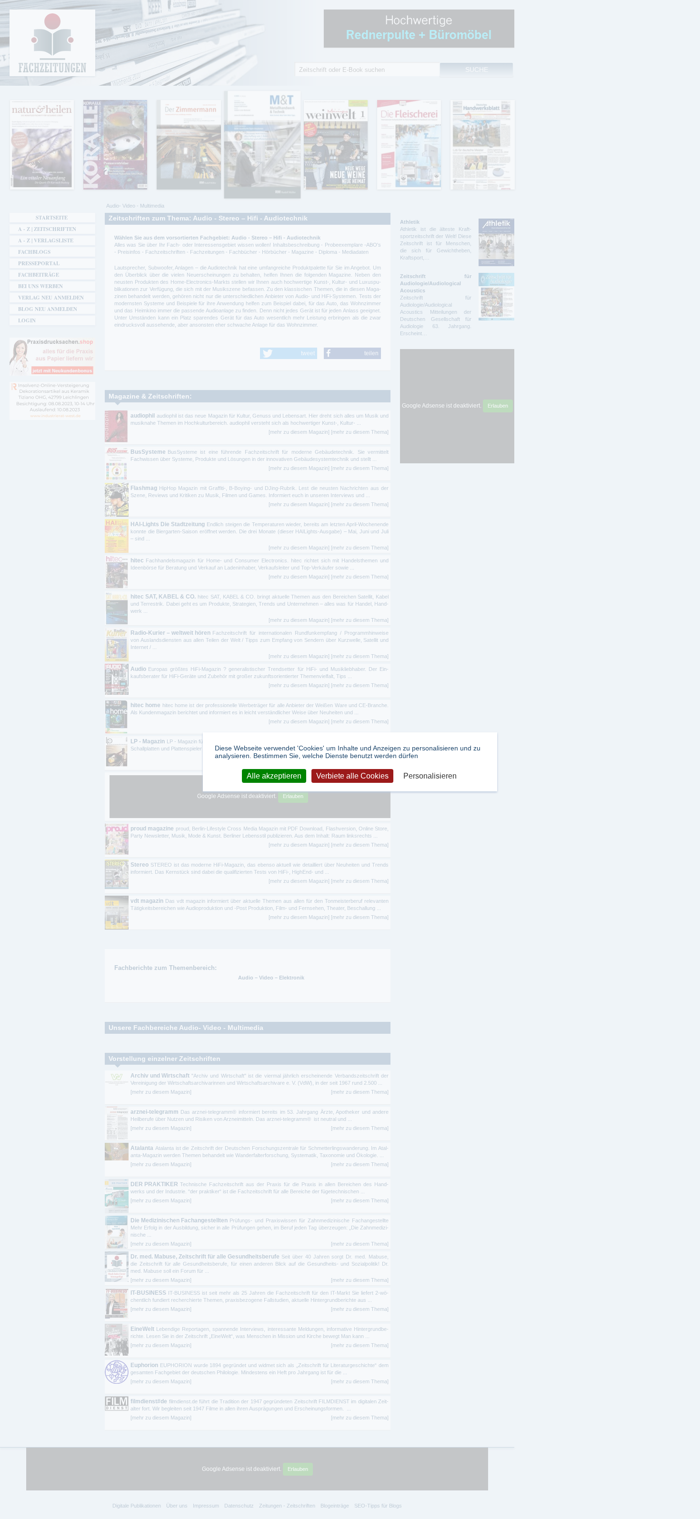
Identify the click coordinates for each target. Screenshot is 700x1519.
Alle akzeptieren (274, 776)
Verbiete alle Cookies (352, 776)
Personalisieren (430, 776)
